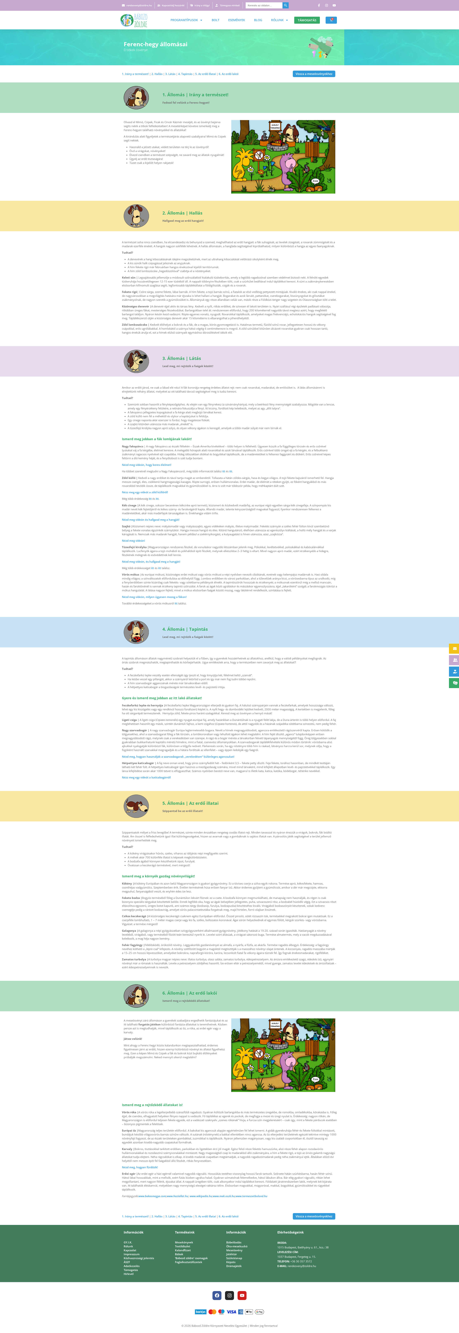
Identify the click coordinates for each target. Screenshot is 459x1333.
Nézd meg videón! (133, 540)
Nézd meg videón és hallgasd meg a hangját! (150, 519)
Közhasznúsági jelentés (139, 1258)
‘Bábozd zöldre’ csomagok (191, 1258)
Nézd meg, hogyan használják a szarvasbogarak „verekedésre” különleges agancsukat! (178, 756)
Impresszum (131, 1254)
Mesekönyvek (184, 1242)
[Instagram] (229, 1295)
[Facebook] (216, 1295)
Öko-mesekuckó (236, 1246)
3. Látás (170, 74)
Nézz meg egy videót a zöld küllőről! (145, 492)
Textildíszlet (182, 1246)
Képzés (230, 1262)
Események (236, 20)
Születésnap (234, 1258)
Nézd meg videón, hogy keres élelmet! (146, 465)
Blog (258, 20)
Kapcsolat (130, 1250)
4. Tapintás (185, 74)
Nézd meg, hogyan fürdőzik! (140, 1167)
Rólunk (277, 20)
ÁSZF (127, 1262)
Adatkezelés (131, 1266)
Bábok (179, 1254)
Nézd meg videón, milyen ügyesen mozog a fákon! (154, 597)
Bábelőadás (233, 1242)
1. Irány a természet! (135, 74)
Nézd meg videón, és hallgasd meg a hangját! (151, 561)
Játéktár (231, 1254)
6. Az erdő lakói (228, 74)
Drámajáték (234, 1266)
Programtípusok (184, 20)
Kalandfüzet (183, 1250)
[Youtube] (242, 1295)
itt (223, 471)
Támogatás (131, 1270)
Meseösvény (234, 1250)
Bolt (215, 20)
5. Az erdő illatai (205, 74)
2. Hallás (157, 74)
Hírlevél (129, 1274)
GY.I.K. (128, 1242)
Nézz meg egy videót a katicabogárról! (146, 777)
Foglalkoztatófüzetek (188, 1262)
